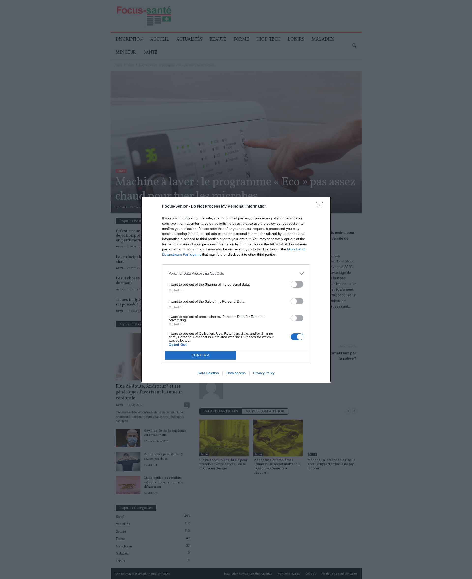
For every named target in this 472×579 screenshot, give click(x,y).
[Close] (321, 206)
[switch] (297, 284)
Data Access (236, 373)
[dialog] (236, 289)
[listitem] (236, 273)
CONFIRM (201, 355)
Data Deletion (208, 373)
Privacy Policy (264, 373)
